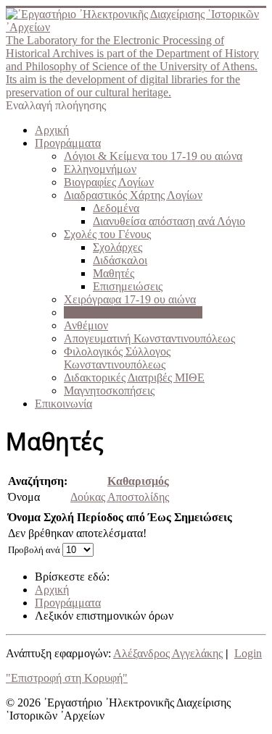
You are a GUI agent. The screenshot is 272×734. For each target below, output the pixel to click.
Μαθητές (113, 273)
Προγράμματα (68, 143)
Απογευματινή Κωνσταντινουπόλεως (149, 338)
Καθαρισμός (138, 481)
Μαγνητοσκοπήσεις (109, 390)
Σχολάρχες (117, 247)
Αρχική (52, 130)
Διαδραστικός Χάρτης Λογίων (133, 195)
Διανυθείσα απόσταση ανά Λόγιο (169, 221)
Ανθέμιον (86, 325)
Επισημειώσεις (127, 286)
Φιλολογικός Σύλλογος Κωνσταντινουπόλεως (117, 358)
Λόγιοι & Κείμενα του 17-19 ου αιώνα (153, 156)
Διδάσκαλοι (120, 260)
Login (248, 653)
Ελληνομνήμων (100, 169)
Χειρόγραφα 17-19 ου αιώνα (130, 299)
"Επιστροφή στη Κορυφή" (67, 678)
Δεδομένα (116, 208)
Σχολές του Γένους (107, 234)
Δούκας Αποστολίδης (119, 497)
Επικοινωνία (63, 403)
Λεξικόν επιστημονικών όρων (133, 312)
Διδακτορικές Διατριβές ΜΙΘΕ (134, 377)
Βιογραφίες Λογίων (109, 182)
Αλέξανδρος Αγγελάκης (168, 653)
